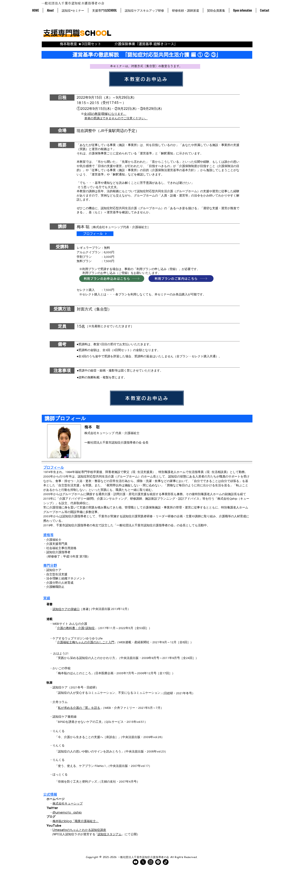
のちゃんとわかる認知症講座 (79, 830)
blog (68, 821)
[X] (143, 862)
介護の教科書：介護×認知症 (76, 628)
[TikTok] (166, 862)
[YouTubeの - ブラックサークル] (135, 862)
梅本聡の (59, 821)
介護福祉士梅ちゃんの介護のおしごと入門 (85, 642)
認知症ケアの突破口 (66, 609)
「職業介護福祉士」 (85, 821)
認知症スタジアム (109, 834)
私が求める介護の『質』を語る (79, 707)
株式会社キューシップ (68, 803)
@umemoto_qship (67, 812)
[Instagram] (150, 862)
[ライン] (158, 862)
